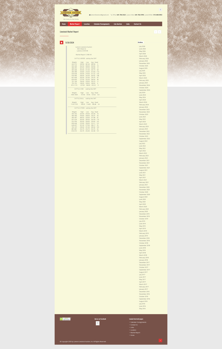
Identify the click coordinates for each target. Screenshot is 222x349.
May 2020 (142, 202)
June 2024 (142, 95)
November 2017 (144, 265)
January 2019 (143, 236)
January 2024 (143, 107)
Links (128, 24)
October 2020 (143, 192)
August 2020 (143, 197)
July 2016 (142, 304)
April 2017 (142, 282)
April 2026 (142, 54)
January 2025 (143, 83)
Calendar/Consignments (102, 24)
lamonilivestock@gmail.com (100, 15)
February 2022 (144, 156)
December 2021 (144, 160)
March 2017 (143, 284)
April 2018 (142, 253)
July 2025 (142, 71)
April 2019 (142, 228)
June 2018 (142, 248)
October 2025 (143, 66)
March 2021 (143, 180)
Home (64, 24)
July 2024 (142, 92)
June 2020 (142, 199)
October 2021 (143, 165)
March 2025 (143, 78)
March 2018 (143, 255)
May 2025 (142, 73)
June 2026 (142, 49)
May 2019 (142, 226)
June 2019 (142, 224)
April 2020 (142, 204)
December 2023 (144, 109)
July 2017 (142, 275)
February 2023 (144, 126)
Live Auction (118, 24)
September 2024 (144, 90)
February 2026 (144, 58)
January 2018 (143, 260)
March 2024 (143, 102)
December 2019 (144, 214)
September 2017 (144, 270)
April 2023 (142, 122)
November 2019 (144, 216)
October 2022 (143, 136)
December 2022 (144, 131)
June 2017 (142, 277)
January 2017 (143, 289)
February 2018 (144, 258)
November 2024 (144, 85)
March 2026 (143, 56)
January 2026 (143, 61)
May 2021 (142, 175)
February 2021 (144, 182)
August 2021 (143, 170)
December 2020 (144, 187)
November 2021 (144, 163)
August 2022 (143, 141)
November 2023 (144, 112)
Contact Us (137, 24)
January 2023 (143, 129)
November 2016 (144, 294)
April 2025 (142, 75)
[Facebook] (160, 9)
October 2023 (143, 114)
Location (87, 24)
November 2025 (144, 63)
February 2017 (144, 287)
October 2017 (143, 267)
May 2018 (142, 250)
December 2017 (144, 262)
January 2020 (143, 211)
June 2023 (142, 117)
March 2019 (143, 231)
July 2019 (142, 221)
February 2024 (144, 105)
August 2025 (143, 68)
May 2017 (142, 279)
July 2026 (142, 46)
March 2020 (143, 207)
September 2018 (144, 245)
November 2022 (144, 134)
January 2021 (143, 185)
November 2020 (144, 190)
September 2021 (144, 168)
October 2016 (143, 296)
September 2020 (144, 194)
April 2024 (142, 100)
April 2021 (142, 177)
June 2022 (142, 146)
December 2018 (144, 238)
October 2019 (143, 219)
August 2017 (143, 272)
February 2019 (144, 233)
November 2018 (144, 241)
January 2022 (143, 158)
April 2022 (142, 151)
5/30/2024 (69, 42)
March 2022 (143, 153)
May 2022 (142, 148)
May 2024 (142, 97)
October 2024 (143, 88)
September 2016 (144, 299)
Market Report (75, 24)
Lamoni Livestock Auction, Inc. (83, 341)
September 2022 (144, 139)
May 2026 (142, 51)
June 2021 (142, 173)
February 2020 (144, 209)
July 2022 (142, 143)
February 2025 (144, 80)
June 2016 (142, 306)
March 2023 (143, 124)
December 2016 (144, 292)
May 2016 (142, 309)
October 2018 (143, 243)
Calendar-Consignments (138, 322)
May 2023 (142, 119)
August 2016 (143, 301)
